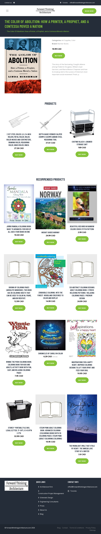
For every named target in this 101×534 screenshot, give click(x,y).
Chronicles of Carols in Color (50, 353)
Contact (65, 528)
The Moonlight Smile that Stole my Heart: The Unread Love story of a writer (82, 448)
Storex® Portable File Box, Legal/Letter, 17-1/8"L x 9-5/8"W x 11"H (19, 430)
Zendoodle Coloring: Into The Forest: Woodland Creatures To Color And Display (50, 295)
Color (73, 40)
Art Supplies (66, 40)
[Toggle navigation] (7, 11)
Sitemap (93, 530)
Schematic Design (46, 498)
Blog (41, 514)
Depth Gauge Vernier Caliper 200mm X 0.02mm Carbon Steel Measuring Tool (50, 137)
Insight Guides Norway (50, 232)
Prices (42, 506)
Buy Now (58, 56)
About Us (43, 510)
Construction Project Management (51, 493)
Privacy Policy (91, 528)
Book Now (89, 11)
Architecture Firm (46, 487)
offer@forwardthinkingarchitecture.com (82, 3)
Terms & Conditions (76, 528)
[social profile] (14, 3)
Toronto (65, 3)
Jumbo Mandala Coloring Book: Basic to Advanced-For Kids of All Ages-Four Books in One (19, 229)
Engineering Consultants (49, 502)
